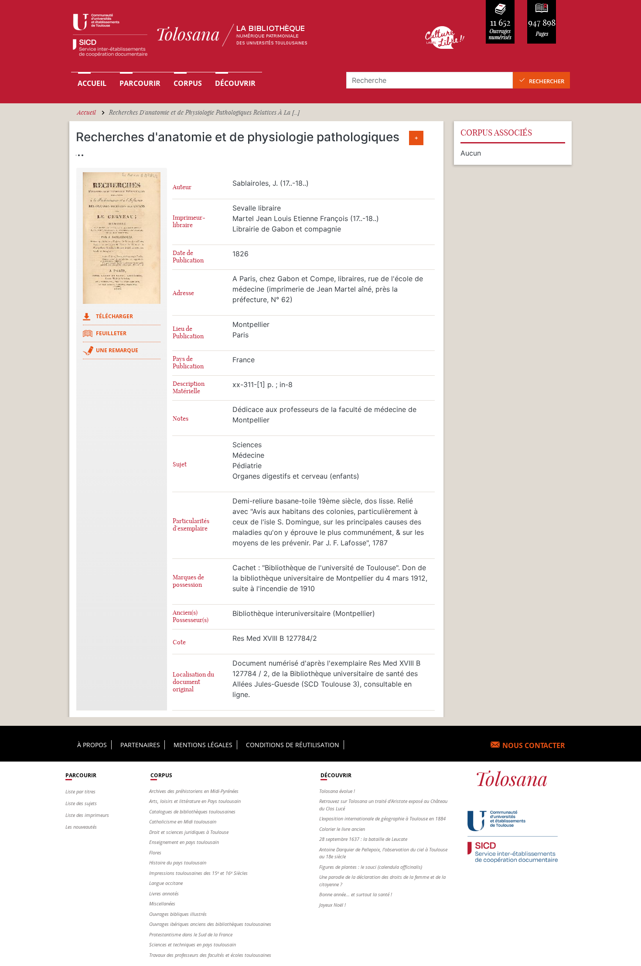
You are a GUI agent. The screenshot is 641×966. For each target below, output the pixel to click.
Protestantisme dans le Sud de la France (190, 934)
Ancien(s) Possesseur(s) (190, 616)
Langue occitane (166, 883)
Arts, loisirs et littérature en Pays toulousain (195, 801)
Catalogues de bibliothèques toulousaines (192, 811)
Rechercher (546, 81)
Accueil (92, 83)
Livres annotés (164, 893)
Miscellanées (162, 903)
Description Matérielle (189, 387)
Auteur (182, 187)
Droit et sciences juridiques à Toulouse (188, 832)
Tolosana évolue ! (337, 791)
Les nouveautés (81, 826)
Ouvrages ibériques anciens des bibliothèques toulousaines (210, 924)
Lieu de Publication (188, 332)
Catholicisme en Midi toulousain (182, 821)
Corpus (188, 83)
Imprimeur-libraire (189, 221)
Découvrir (235, 83)
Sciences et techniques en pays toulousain (192, 944)
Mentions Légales (203, 745)
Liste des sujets (81, 803)
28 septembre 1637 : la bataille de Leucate (363, 839)
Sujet (180, 464)
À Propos (92, 745)
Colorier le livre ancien (342, 829)
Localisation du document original (193, 682)
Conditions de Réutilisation (292, 745)
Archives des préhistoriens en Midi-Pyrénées (194, 791)
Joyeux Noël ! (332, 904)
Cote (179, 642)
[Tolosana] (234, 37)
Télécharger (114, 316)
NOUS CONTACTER (533, 745)
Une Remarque (117, 350)
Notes (180, 418)
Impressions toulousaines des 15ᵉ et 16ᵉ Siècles (198, 873)
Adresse (183, 293)
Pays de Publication (188, 362)
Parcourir (139, 83)
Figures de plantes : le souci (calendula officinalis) (370, 867)
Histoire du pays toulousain (177, 862)
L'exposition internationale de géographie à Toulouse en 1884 (382, 818)
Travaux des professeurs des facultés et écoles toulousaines (210, 955)
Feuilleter (111, 333)
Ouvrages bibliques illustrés (178, 914)
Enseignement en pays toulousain (184, 842)
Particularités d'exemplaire (191, 524)
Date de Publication (188, 256)
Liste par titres (80, 791)
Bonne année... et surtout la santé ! (355, 894)
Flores (155, 852)
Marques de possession (188, 581)
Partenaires (140, 745)
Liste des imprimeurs (87, 815)
